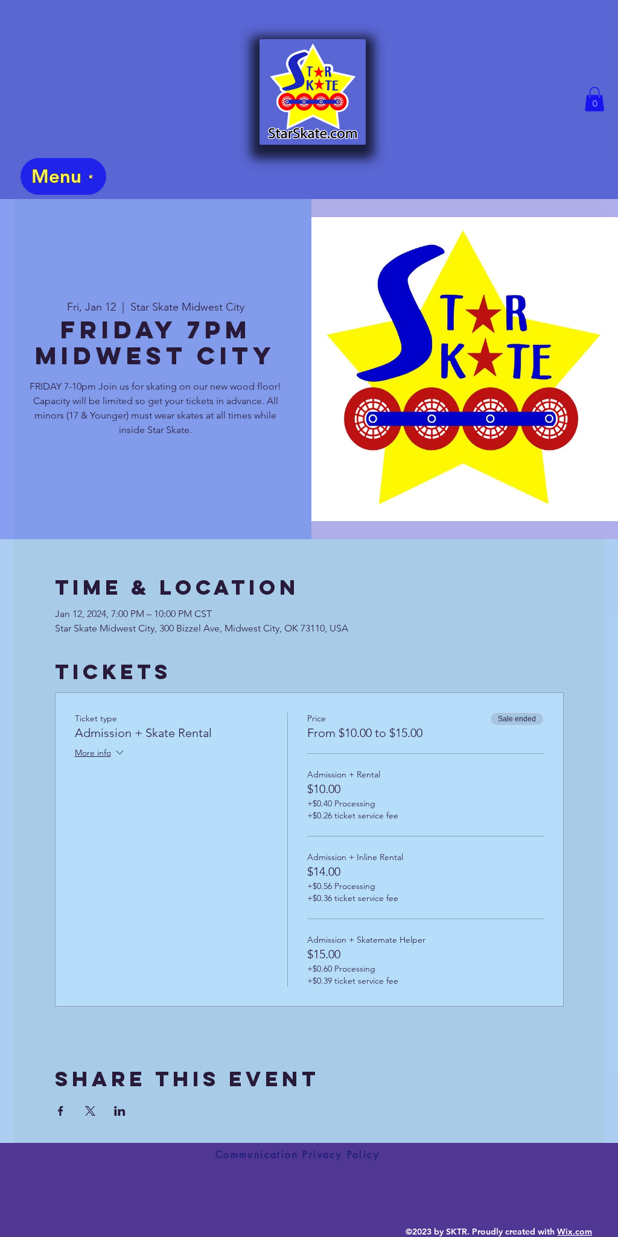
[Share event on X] (90, 1111)
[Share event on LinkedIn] (120, 1111)
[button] (594, 99)
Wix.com (574, 1231)
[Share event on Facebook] (60, 1111)
